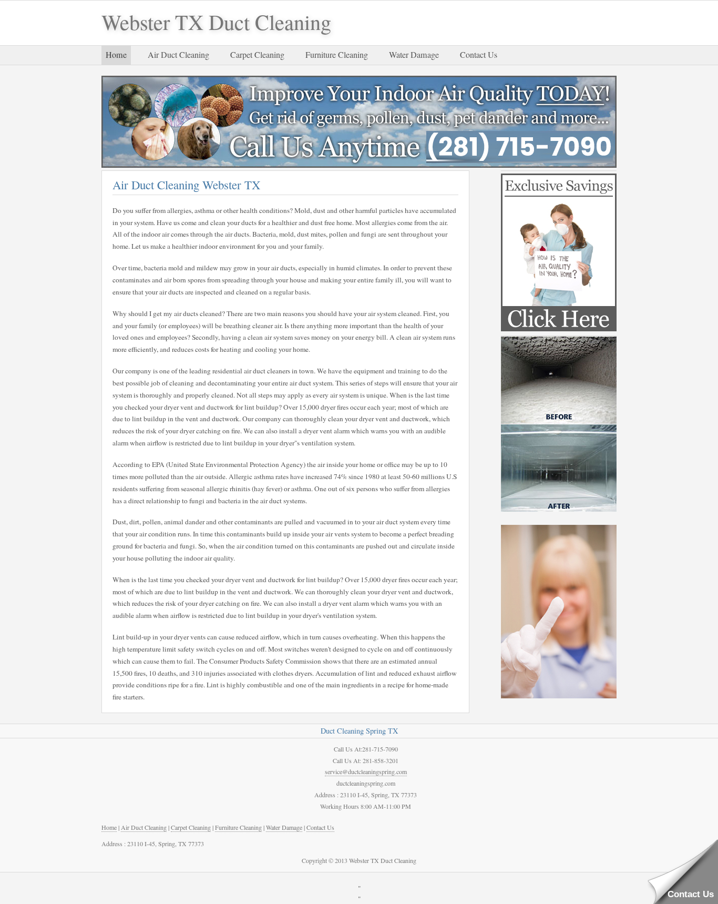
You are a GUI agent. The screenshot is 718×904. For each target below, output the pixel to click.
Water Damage (414, 54)
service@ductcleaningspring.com (366, 771)
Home (116, 54)
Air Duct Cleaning (178, 54)
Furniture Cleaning (336, 54)
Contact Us (478, 54)
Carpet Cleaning (257, 54)
